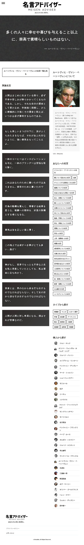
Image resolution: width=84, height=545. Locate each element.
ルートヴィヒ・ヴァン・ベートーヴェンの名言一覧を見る (26, 72)
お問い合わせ (10, 533)
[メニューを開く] (3, 3)
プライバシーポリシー (12, 528)
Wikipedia (60, 154)
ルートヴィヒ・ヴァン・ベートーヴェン (64, 49)
